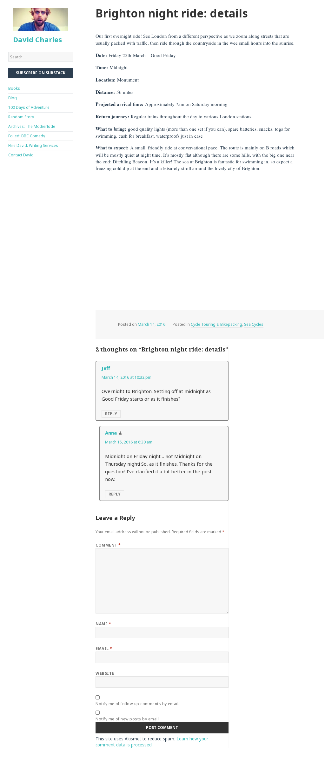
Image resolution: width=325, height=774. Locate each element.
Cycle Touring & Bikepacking (216, 324)
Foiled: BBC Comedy (26, 136)
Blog (12, 98)
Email (104, 648)
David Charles (37, 39)
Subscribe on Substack (40, 72)
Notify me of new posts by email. (128, 719)
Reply (111, 414)
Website (105, 673)
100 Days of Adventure (29, 107)
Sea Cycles (253, 324)
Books (14, 88)
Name (103, 623)
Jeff (106, 368)
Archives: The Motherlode (31, 126)
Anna (111, 433)
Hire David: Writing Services (33, 145)
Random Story (21, 117)
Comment (108, 545)
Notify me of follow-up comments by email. (138, 703)
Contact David (21, 155)
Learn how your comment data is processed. (152, 742)
